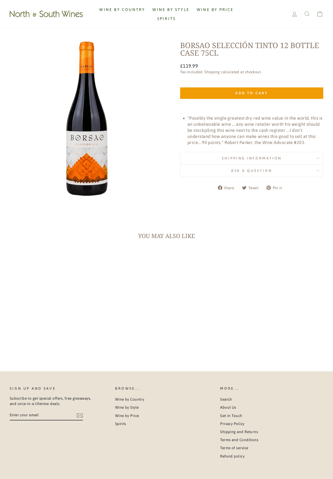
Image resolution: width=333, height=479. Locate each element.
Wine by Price (215, 9)
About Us (228, 407)
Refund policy (232, 456)
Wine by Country (122, 9)
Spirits (166, 18)
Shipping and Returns (239, 432)
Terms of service (234, 448)
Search (226, 399)
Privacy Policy (232, 424)
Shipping (212, 72)
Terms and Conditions (239, 440)
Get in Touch (231, 416)
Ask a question (251, 171)
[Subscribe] (80, 415)
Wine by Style (170, 9)
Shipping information (252, 158)
